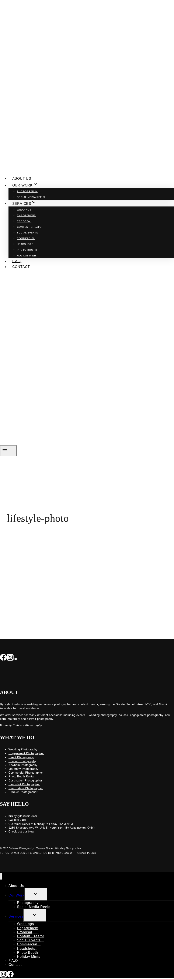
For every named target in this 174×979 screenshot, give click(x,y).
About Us (21, 178)
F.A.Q (16, 261)
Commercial (26, 238)
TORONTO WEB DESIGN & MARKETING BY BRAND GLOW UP (36, 853)
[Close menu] (1, 876)
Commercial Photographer (25, 772)
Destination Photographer (25, 780)
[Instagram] (10, 658)
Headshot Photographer (24, 784)
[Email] (15, 658)
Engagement (26, 215)
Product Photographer (22, 792)
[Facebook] (3, 658)
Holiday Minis (27, 255)
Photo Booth (27, 250)
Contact (21, 267)
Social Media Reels (31, 197)
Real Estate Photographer (25, 788)
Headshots (25, 244)
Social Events (27, 232)
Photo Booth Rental (21, 776)
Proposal (24, 221)
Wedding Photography (23, 749)
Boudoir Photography (22, 761)
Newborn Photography (23, 765)
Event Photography (21, 757)
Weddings (24, 209)
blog (31, 831)
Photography (27, 191)
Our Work (16, 895)
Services (15, 916)
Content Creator (30, 227)
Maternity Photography (23, 768)
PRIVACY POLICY (86, 853)
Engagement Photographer (26, 753)
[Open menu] (8, 450)
